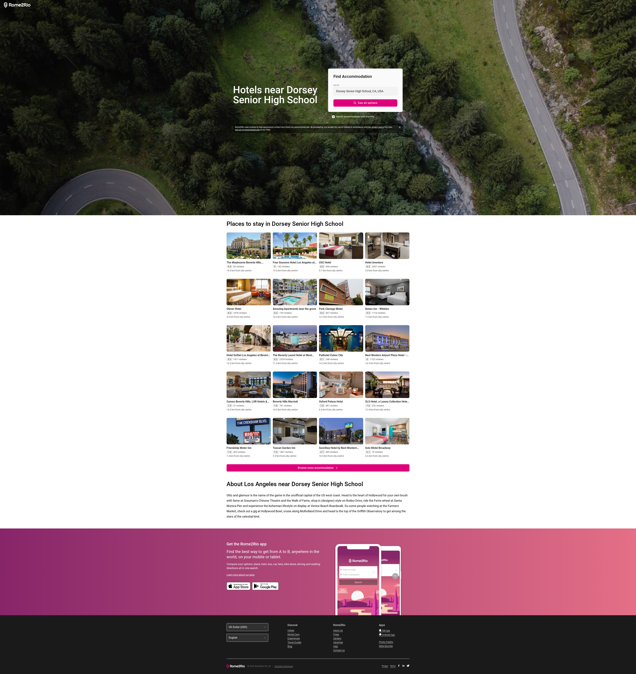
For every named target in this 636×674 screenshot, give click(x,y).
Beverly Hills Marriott (285, 401)
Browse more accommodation (316, 467)
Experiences (294, 638)
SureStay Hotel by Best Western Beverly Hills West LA (338, 449)
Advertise (338, 642)
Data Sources (386, 646)
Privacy (385, 666)
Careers (337, 638)
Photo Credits (386, 642)
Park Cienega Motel (331, 308)
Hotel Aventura (374, 262)
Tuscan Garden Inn (284, 447)
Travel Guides (294, 642)
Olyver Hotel (234, 308)
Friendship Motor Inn (239, 447)
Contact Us (339, 650)
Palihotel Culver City (331, 355)
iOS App (386, 630)
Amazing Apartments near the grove (294, 308)
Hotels (291, 630)
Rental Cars (293, 634)
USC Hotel (325, 262)
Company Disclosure (283, 666)
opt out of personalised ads (247, 130)
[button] (365, 103)
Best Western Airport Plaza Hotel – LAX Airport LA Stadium (386, 357)
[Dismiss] (399, 127)
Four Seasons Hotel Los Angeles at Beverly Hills (294, 264)
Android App (388, 634)
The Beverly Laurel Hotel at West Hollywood (292, 357)
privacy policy (378, 127)
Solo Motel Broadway (378, 447)
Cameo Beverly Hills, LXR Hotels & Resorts (247, 403)
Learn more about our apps (241, 575)
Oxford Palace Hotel (331, 401)
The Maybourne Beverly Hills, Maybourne (244, 264)
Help (335, 646)
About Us (338, 630)
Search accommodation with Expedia (355, 116)
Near (336, 85)
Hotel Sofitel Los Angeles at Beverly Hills (248, 357)
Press (336, 634)
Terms (393, 666)
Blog (290, 646)
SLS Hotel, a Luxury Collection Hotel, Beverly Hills (387, 403)
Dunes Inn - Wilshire (377, 308)
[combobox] (365, 91)
